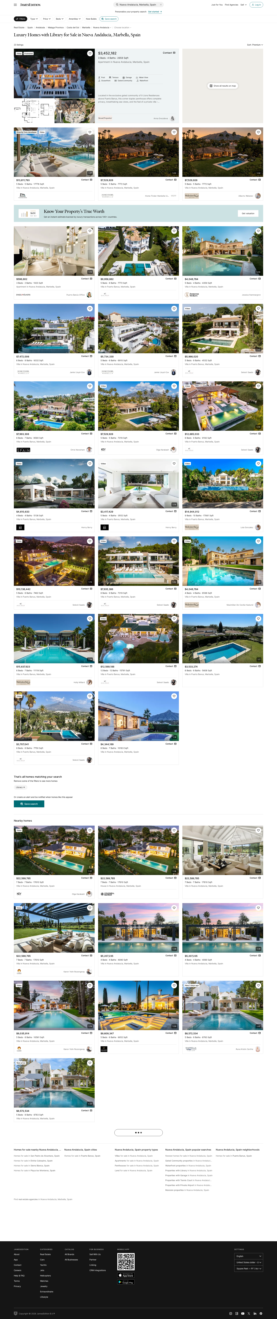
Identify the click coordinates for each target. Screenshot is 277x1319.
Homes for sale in (37, 1156)
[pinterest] (261, 1313)
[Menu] (15, 5)
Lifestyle (44, 1297)
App (16, 1259)
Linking (92, 1265)
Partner (92, 1259)
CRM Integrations (97, 1270)
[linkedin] (255, 1313)
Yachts (43, 1265)
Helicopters (45, 1275)
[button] (90, 53)
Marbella (86, 27)
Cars (42, 1259)
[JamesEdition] (30, 5)
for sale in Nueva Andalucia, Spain (134, 1156)
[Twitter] (249, 1313)
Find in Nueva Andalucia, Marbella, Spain (43, 1199)
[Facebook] (237, 1313)
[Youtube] (243, 1313)
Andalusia (40, 27)
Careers (17, 1270)
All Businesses (71, 1259)
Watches (44, 1281)
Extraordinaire (46, 1291)
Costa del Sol (73, 27)
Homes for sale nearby (39, 1149)
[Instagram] (231, 1313)
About (16, 1254)
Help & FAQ (19, 1275)
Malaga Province (56, 27)
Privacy (17, 1286)
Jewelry (43, 1286)
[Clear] (161, 4)
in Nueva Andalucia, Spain (189, 1160)
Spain (30, 27)
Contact (17, 1265)
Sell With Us (95, 1254)
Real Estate (19, 27)
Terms (17, 1281)
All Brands (69, 1254)
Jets (42, 1270)
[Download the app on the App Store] (126, 1275)
